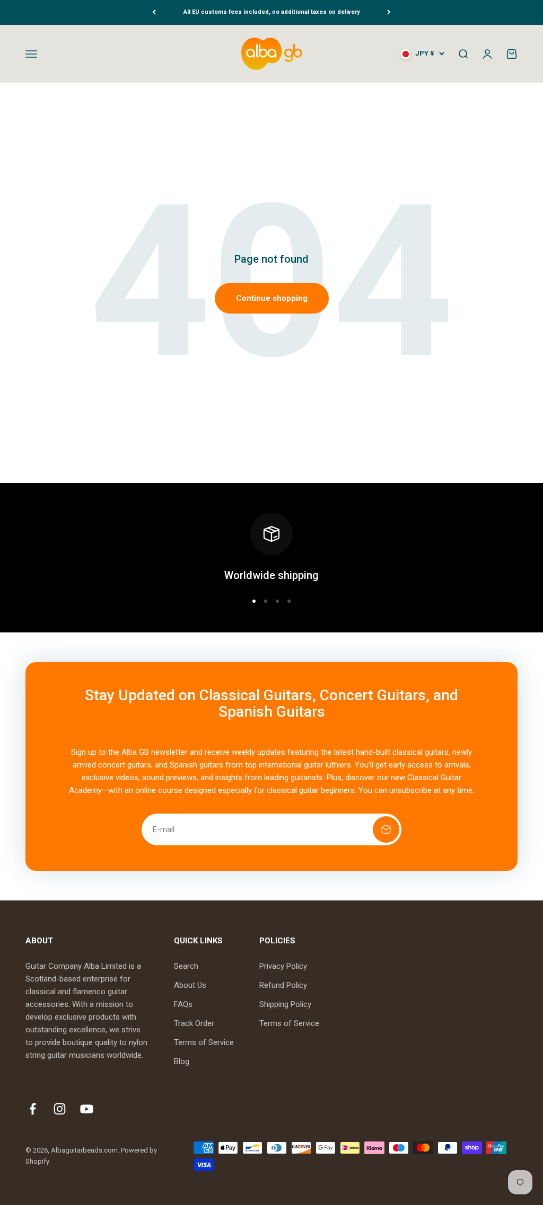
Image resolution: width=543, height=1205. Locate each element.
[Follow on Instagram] (59, 1109)
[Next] (389, 12)
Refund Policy (283, 985)
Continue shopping (272, 298)
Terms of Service (204, 1042)
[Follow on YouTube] (87, 1109)
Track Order (194, 1023)
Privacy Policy (283, 966)
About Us (190, 985)
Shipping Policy (285, 1004)
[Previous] (154, 12)
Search (186, 966)
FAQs (183, 1004)
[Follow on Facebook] (32, 1109)
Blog (181, 1061)
